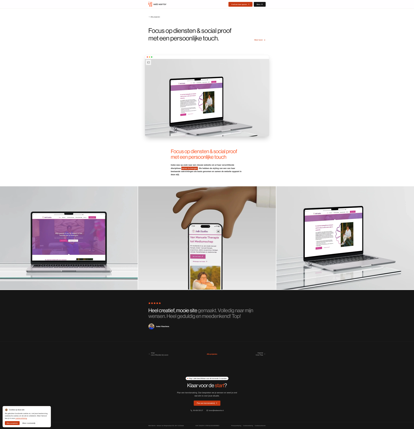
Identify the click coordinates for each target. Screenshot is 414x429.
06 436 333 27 (198, 410)
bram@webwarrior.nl (216, 410)
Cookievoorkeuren (260, 425)
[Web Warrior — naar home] (157, 4)
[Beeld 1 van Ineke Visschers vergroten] (69, 238)
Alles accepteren (12, 423)
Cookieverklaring (248, 425)
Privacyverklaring (236, 425)
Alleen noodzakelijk (28, 423)
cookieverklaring (21, 418)
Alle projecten (155, 17)
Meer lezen (258, 40)
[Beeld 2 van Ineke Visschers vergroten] (207, 238)
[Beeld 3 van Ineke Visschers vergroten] (345, 238)
